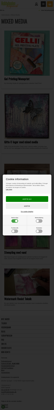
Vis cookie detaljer (27, 211)
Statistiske (39, 228)
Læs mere (9, 189)
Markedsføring (39, 217)
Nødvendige (14, 217)
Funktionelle (14, 228)
